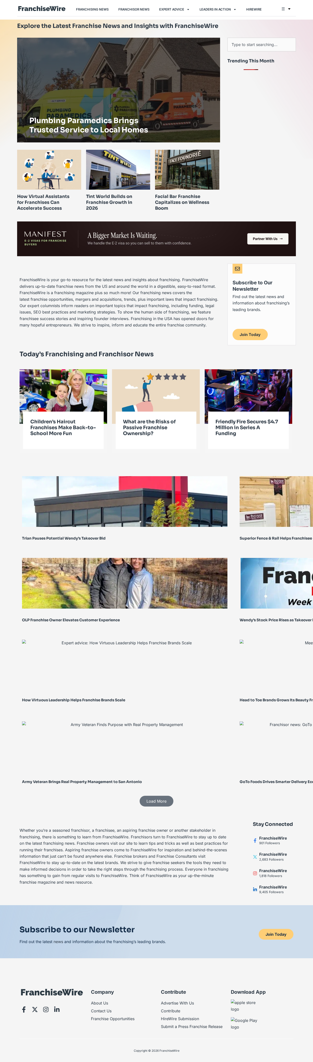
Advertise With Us (177, 1003)
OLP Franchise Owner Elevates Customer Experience (71, 620)
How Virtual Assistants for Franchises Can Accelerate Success (43, 202)
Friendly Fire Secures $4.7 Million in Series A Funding (246, 428)
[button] (156, 801)
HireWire (254, 9)
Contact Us (101, 1010)
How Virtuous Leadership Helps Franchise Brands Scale (73, 700)
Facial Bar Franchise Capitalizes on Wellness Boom (182, 202)
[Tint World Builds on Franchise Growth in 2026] (118, 169)
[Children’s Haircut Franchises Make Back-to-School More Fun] (63, 396)
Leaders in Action (215, 9)
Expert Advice (171, 9)
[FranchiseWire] (255, 840)
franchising (178, 312)
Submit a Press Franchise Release (192, 1026)
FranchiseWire (273, 838)
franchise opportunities (52, 299)
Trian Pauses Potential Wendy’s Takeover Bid (64, 538)
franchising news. (59, 843)
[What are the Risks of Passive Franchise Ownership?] (156, 396)
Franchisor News (133, 9)
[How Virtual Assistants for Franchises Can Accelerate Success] (49, 169)
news (58, 941)
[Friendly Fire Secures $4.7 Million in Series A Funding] (248, 396)
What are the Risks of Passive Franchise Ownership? (149, 428)
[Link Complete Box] (118, 90)
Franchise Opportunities (112, 1018)
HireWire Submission (180, 1018)
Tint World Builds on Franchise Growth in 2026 (109, 202)
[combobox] (261, 44)
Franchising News (92, 9)
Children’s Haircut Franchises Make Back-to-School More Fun (63, 428)
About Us (99, 1003)
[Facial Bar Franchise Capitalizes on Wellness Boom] (187, 169)
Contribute (170, 1010)
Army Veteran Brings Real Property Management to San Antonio (82, 781)
